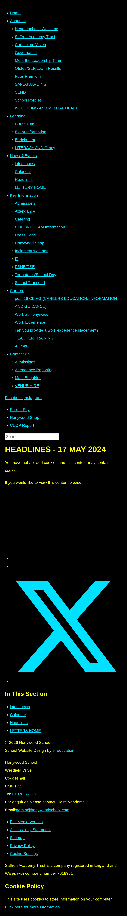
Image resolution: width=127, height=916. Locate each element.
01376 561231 (25, 794)
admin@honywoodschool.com (42, 810)
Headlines (19, 722)
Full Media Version (26, 822)
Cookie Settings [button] (24, 853)
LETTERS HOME (25, 730)
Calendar (18, 714)
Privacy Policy (22, 845)
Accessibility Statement (30, 829)
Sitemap (17, 837)
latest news (20, 707)
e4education (63, 750)
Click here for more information (32, 907)
